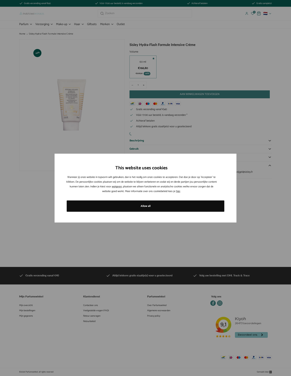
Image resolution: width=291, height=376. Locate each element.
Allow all (146, 206)
